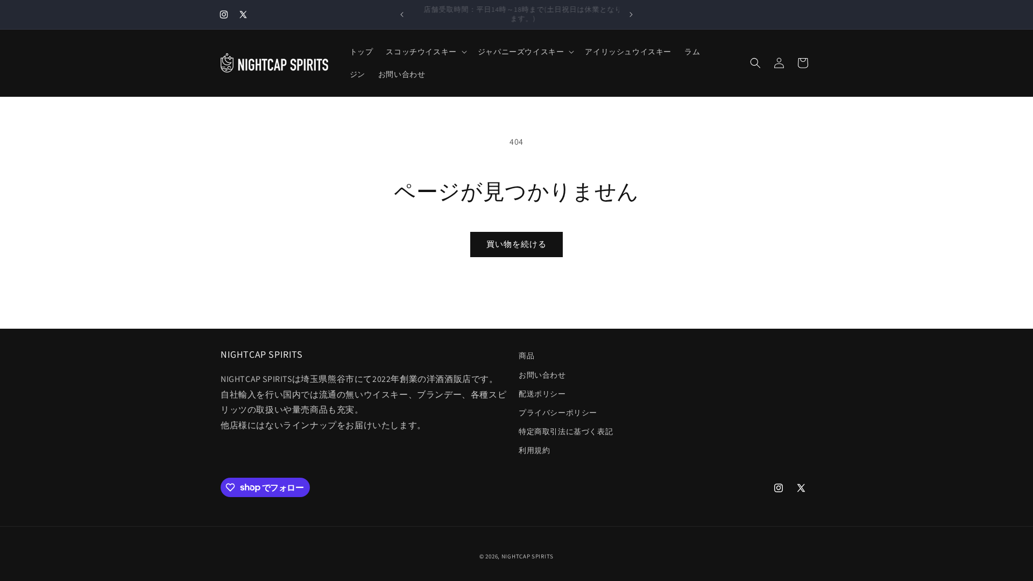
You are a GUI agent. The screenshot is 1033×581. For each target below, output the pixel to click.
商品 (526, 355)
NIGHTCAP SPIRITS (527, 556)
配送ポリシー (542, 394)
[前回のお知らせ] (402, 14)
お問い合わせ (542, 375)
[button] (425, 51)
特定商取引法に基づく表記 (566, 431)
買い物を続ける (516, 244)
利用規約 (534, 450)
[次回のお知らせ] (631, 14)
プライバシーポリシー (558, 412)
